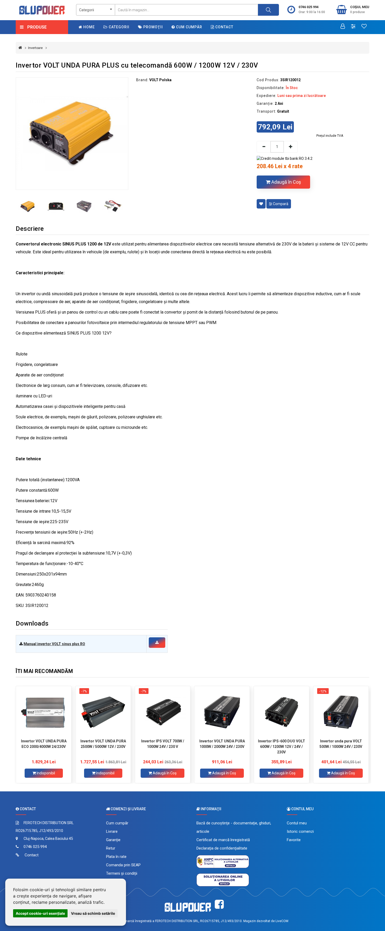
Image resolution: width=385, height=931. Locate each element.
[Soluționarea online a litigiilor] (222, 879)
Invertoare (35, 48)
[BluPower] (42, 10)
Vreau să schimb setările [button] (93, 913)
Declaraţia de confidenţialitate (221, 848)
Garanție (113, 839)
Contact (223, 27)
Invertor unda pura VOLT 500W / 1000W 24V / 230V (341, 744)
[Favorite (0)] (364, 27)
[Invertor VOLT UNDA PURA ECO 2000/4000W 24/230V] (44, 712)
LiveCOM (282, 921)
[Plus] (291, 147)
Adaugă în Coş (285, 182)
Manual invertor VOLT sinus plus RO (54, 644)
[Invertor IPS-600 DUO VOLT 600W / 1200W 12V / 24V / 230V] (281, 712)
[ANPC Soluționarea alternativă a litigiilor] (222, 861)
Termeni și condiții (121, 873)
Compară (280, 204)
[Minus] (263, 147)
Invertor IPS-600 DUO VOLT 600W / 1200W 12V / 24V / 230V (281, 746)
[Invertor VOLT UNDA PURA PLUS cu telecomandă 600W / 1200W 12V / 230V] (72, 133)
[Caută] (268, 10)
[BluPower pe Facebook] (219, 904)
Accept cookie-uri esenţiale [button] (40, 913)
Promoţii (152, 27)
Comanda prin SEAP (123, 865)
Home (88, 27)
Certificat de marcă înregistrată (223, 839)
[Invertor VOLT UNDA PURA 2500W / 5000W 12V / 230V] (103, 712)
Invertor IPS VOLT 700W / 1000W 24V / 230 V (162, 744)
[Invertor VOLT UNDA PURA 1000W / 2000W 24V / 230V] (222, 712)
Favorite (294, 839)
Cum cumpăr (188, 27)
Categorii (118, 27)
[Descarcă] (157, 642)
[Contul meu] (342, 27)
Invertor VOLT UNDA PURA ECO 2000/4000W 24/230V (44, 744)
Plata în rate (116, 856)
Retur (110, 848)
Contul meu (297, 823)
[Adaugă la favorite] (261, 204)
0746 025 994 (308, 7)
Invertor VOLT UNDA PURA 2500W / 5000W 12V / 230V (103, 744)
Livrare (112, 831)
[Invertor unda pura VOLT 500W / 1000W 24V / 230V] (341, 712)
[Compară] (353, 27)
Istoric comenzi (300, 831)
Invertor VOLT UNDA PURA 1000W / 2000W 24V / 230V (222, 744)
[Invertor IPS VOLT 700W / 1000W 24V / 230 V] (163, 712)
